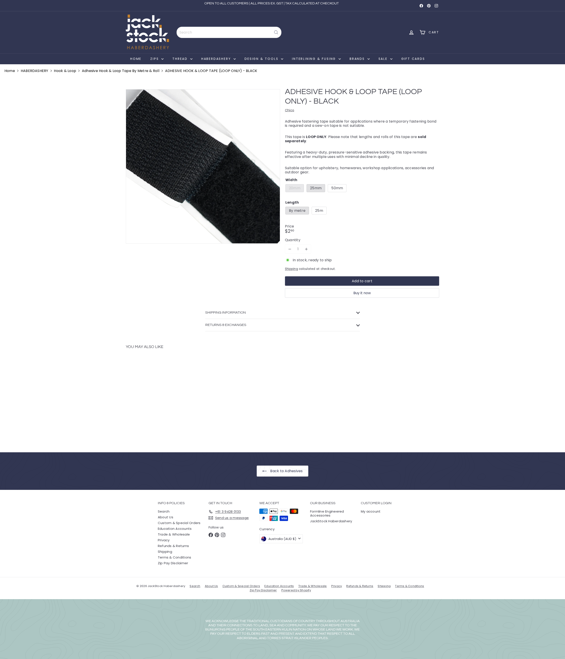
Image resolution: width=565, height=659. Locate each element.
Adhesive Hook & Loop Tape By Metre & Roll (120, 71)
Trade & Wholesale (174, 534)
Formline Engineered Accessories (327, 513)
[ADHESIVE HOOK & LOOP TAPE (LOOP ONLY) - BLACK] (150, 397)
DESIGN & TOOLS (262, 59)
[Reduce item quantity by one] (289, 249)
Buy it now (362, 292)
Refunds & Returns (173, 545)
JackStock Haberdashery (331, 521)
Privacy (164, 540)
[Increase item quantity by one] (306, 249)
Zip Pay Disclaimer (173, 563)
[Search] (276, 32)
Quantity (292, 240)
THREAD (180, 59)
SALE (384, 59)
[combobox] (229, 32)
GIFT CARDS (413, 59)
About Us (165, 517)
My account (370, 511)
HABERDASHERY (216, 59)
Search (164, 511)
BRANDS (358, 59)
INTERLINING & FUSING (314, 59)
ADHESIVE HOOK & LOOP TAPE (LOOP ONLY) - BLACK (211, 71)
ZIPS (155, 59)
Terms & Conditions (174, 557)
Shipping (291, 269)
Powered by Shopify (296, 590)
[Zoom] (203, 166)
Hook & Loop (65, 71)
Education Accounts (175, 528)
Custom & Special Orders (179, 523)
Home (135, 59)
